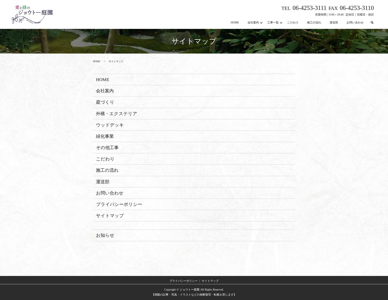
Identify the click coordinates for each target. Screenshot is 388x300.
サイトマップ (110, 215)
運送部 (334, 22)
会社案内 (253, 22)
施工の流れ (314, 22)
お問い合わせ (355, 22)
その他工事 (107, 147)
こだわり (292, 22)
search (372, 23)
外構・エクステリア (116, 113)
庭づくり (105, 102)
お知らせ (105, 235)
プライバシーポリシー (119, 204)
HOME (235, 22)
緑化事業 (105, 136)
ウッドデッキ (110, 124)
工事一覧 (273, 22)
